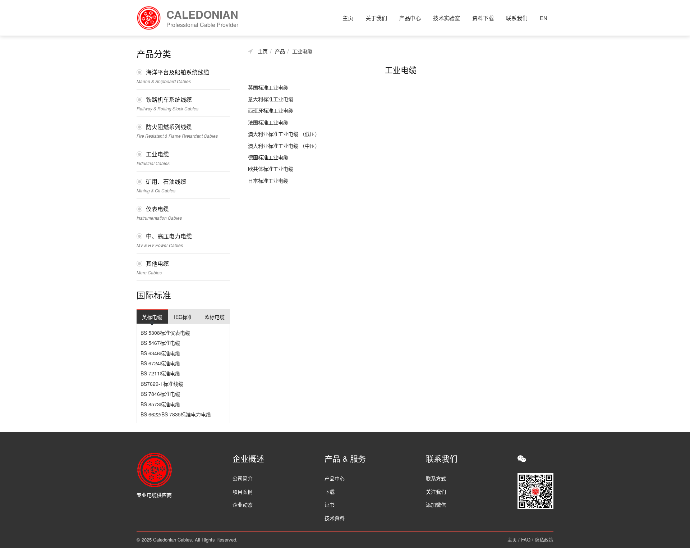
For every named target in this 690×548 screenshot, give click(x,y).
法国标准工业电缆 (268, 122)
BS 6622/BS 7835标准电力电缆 (176, 414)
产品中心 (410, 18)
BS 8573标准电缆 (160, 404)
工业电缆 (302, 51)
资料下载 (483, 18)
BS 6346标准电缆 (160, 353)
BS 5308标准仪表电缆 (165, 332)
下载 (330, 491)
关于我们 (376, 18)
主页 (347, 18)
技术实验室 (446, 18)
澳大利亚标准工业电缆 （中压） (284, 145)
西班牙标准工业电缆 (270, 110)
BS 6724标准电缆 (160, 363)
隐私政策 (544, 539)
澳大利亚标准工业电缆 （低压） (284, 133)
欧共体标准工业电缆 (270, 168)
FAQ (525, 539)
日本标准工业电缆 (268, 180)
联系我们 (517, 18)
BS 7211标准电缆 (160, 373)
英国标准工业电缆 (268, 87)
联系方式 (436, 478)
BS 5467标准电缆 (160, 342)
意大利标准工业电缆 (270, 98)
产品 (280, 51)
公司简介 (243, 478)
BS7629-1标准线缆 (162, 383)
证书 (330, 504)
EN (543, 18)
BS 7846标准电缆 (160, 393)
